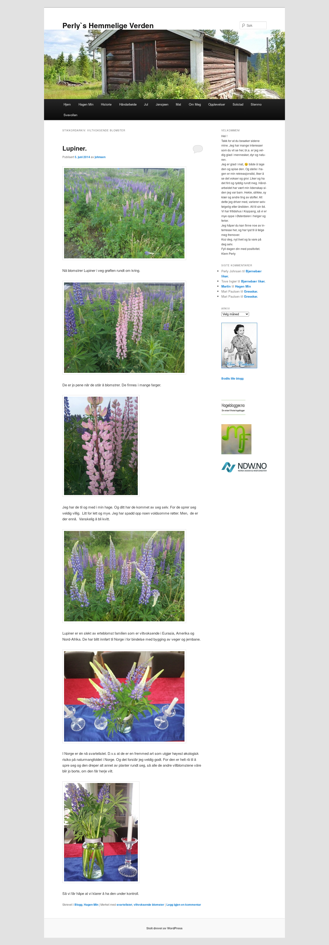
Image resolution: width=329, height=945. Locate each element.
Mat (178, 104)
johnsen (100, 157)
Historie (106, 104)
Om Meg (195, 104)
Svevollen (70, 115)
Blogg (78, 904)
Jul (146, 104)
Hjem (67, 104)
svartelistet (124, 904)
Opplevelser (216, 104)
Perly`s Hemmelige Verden (108, 25)
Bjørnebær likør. (253, 281)
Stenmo (256, 104)
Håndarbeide (128, 104)
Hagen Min (86, 104)
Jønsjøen (162, 104)
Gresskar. (251, 291)
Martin (226, 286)
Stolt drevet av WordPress (164, 928)
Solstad (238, 104)
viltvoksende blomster (149, 904)
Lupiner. (74, 148)
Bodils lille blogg (232, 378)
